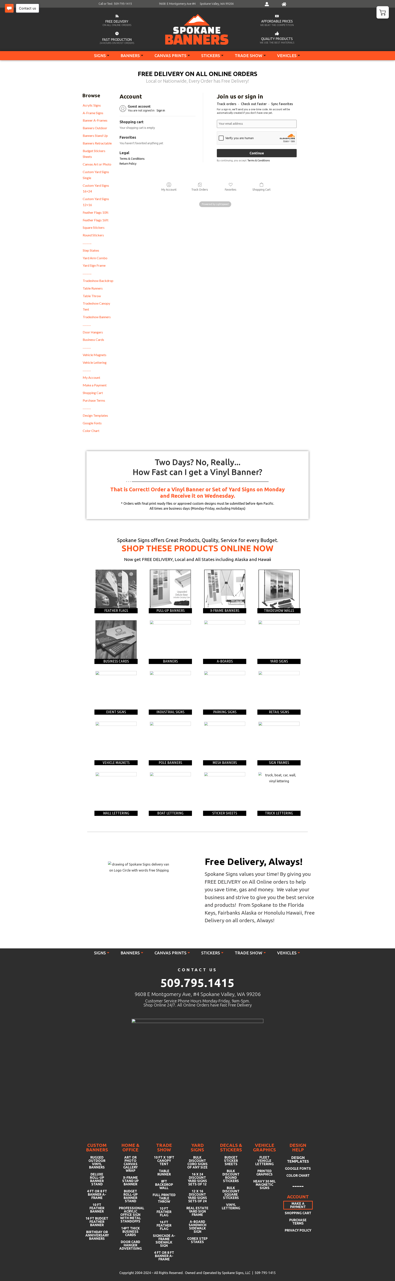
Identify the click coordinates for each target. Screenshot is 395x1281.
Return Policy (128, 163)
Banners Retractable (97, 143)
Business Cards (93, 339)
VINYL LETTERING (231, 1206)
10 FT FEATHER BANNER (96, 1208)
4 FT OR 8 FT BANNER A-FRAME (97, 1194)
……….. (87, 243)
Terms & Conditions (132, 158)
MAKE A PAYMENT (298, 1205)
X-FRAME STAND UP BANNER (130, 1181)
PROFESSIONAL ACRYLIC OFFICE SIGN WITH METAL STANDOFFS (130, 1214)
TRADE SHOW (248, 55)
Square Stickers (94, 227)
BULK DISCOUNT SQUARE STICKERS (230, 1193)
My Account (91, 377)
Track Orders (199, 189)
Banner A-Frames (95, 120)
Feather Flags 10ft (95, 212)
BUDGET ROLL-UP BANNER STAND (130, 1196)
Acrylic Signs (92, 105)
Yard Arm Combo (95, 258)
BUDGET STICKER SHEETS (231, 1160)
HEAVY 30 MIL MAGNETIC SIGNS (264, 1184)
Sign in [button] (161, 110)
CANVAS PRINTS (170, 55)
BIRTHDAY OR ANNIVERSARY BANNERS (97, 1235)
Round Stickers (93, 235)
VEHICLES (286, 55)
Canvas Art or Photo (97, 164)
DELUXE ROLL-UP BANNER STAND (97, 1179)
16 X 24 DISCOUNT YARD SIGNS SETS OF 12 (197, 1179)
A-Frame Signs (93, 113)
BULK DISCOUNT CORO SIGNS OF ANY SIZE (197, 1162)
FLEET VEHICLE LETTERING (264, 1160)
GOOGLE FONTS (298, 1168)
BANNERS (130, 55)
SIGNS (100, 55)
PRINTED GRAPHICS (264, 1172)
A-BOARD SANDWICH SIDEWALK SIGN (197, 1226)
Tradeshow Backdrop (98, 281)
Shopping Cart (93, 393)
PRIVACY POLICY (298, 1230)
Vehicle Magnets (94, 355)
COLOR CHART (298, 1175)
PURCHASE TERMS (298, 1221)
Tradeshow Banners (97, 317)
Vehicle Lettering (95, 362)
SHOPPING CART (298, 1213)
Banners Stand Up (95, 135)
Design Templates (95, 415)
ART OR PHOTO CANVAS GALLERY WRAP (130, 1163)
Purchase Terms (94, 400)
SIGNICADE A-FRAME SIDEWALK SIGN (164, 1240)
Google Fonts (92, 423)
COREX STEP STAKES (197, 1240)
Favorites (230, 189)
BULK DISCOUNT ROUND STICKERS (230, 1176)
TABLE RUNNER (164, 1172)
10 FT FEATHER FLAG (164, 1212)
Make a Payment (95, 385)
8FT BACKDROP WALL (164, 1184)
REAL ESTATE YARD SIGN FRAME (197, 1211)
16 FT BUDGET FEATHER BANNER (97, 1221)
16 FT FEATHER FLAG (164, 1225)
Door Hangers (93, 332)
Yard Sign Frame (94, 265)
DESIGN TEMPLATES (298, 1159)
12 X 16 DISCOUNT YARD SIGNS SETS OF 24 (197, 1196)
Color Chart (91, 431)
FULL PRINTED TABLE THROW (164, 1198)
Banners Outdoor (95, 128)
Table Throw (92, 296)
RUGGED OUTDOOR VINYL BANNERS (96, 1162)
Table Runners (93, 288)
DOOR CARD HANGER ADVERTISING (130, 1245)
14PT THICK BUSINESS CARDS (130, 1231)
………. (87, 324)
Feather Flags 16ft (95, 220)
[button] (382, 12)
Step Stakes (91, 250)
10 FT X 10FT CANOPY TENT (164, 1160)
